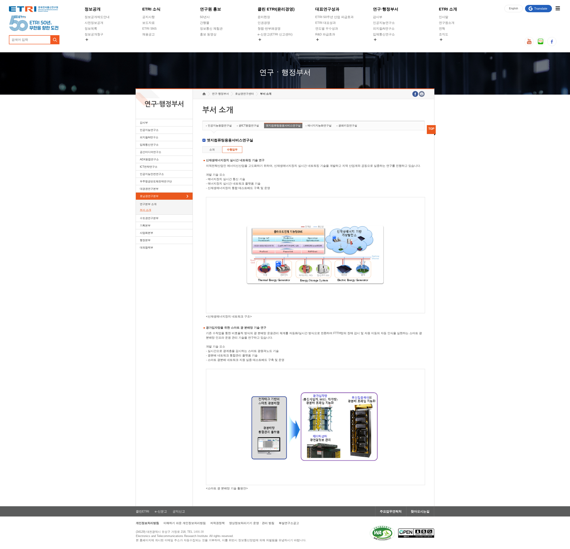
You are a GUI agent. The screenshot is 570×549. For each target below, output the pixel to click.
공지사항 (148, 17)
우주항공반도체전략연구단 (156, 181)
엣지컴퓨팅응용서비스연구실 (283, 125)
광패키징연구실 (347, 125)
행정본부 (145, 240)
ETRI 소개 (448, 9)
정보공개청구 (94, 34)
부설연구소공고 (289, 523)
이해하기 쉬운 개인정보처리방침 (184, 523)
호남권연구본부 (149, 196)
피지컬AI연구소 (384, 28)
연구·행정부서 (385, 9)
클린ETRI (142, 511)
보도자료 (148, 22)
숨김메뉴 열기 (87, 39)
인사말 (443, 17)
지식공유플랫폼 (326, 45)
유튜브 (529, 41)
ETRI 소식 (151, 9)
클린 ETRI (276, 9)
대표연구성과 (327, 9)
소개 (212, 149)
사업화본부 (146, 232)
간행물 (204, 22)
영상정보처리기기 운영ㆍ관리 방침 (251, 523)
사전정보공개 (94, 22)
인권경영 (264, 22)
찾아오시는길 (420, 511)
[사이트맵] (557, 8)
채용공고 (148, 34)
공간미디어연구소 (385, 45)
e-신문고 (161, 511)
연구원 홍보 (210, 9)
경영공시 (91, 45)
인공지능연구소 (384, 22)
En (513, 8)
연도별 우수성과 (326, 28)
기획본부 (145, 225)
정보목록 (91, 28)
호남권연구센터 (244, 93)
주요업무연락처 (391, 511)
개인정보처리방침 (147, 523)
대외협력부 (146, 247)
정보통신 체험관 (211, 28)
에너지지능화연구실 (319, 125)
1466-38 (198, 531)
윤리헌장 (264, 17)
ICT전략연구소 (148, 166)
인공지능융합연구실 (220, 125)
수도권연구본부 (149, 218)
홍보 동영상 (208, 34)
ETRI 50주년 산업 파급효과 (334, 17)
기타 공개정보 (448, 45)
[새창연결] (415, 94)
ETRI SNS (149, 28)
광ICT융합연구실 (249, 125)
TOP (431, 128)
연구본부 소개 (148, 204)
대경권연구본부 (149, 188)
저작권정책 (217, 523)
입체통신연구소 (384, 34)
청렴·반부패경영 (269, 28)
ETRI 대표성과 (325, 22)
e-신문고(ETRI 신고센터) (275, 34)
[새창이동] (382, 533)
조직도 (443, 34)
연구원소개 (446, 22)
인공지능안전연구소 (152, 174)
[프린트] (422, 94)
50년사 (205, 17)
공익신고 (264, 45)
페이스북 (551, 41)
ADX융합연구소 (149, 159)
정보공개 (93, 9)
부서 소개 (145, 209)
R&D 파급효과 (325, 34)
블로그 (540, 41)
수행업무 (232, 149)
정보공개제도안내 (97, 17)
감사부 (377, 17)
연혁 (442, 28)
